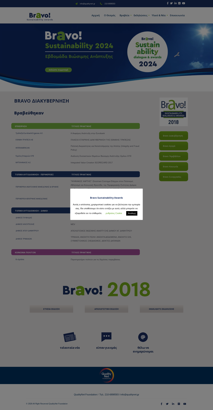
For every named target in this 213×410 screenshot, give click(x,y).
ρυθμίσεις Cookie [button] (114, 213)
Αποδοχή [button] (132, 213)
